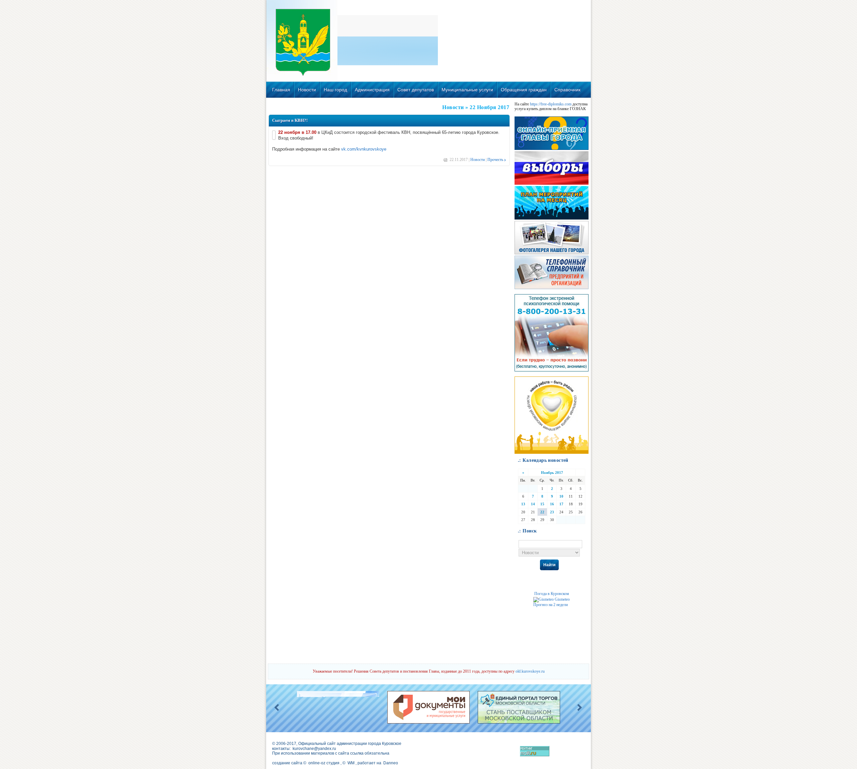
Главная (281, 89)
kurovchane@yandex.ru (314, 748)
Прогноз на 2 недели (550, 604)
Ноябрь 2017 (552, 473)
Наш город (335, 89)
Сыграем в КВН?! (290, 120)
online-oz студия (323, 763)
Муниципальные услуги (467, 89)
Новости (307, 89)
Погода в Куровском (551, 593)
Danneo (390, 763)
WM (351, 763)
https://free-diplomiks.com (550, 104)
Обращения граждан (524, 89)
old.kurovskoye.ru (530, 671)
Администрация (372, 89)
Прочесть (495, 159)
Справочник (567, 89)
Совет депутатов (415, 89)
